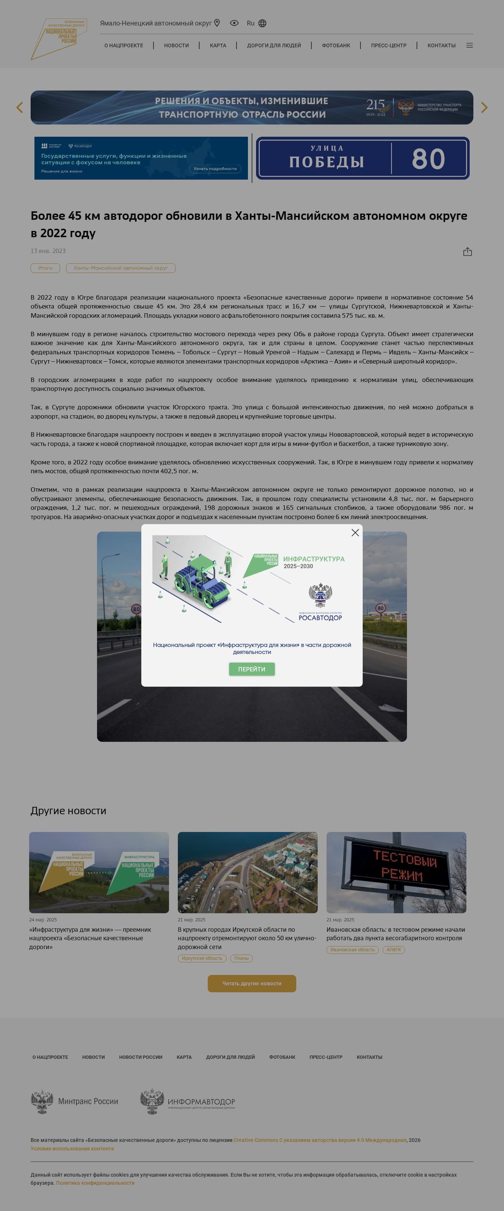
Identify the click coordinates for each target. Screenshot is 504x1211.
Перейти (252, 669)
